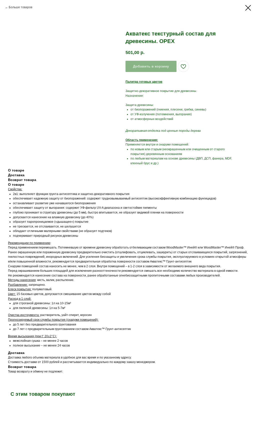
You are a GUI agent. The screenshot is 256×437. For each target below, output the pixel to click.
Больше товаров (20, 7)
